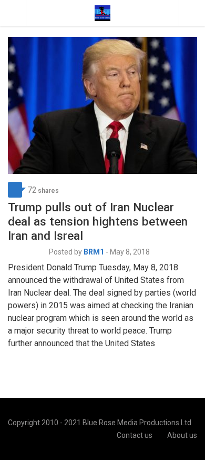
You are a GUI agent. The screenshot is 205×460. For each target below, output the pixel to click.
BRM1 (94, 252)
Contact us (134, 435)
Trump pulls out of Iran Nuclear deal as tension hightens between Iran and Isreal (98, 221)
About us (182, 435)
